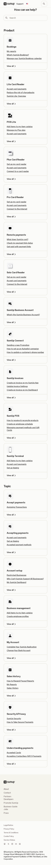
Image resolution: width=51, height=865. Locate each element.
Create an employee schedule (20, 424)
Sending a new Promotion (18, 345)
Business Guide (10, 806)
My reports (11, 51)
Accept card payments (16, 89)
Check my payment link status (20, 243)
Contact (7, 793)
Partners (7, 796)
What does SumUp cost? (17, 239)
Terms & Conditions (11, 833)
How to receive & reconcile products (22, 420)
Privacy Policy (9, 829)
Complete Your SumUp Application (22, 647)
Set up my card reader (16, 164)
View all (10, 66)
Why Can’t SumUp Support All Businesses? (25, 579)
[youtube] (16, 844)
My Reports (12, 684)
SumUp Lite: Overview (16, 96)
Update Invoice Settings (17, 386)
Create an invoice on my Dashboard (22, 390)
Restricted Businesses (16, 575)
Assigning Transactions (17, 507)
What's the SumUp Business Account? (23, 314)
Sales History (12, 688)
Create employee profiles (18, 616)
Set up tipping (13, 468)
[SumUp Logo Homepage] (10, 4)
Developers (8, 799)
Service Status (9, 840)
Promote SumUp (11, 803)
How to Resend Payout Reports (20, 681)
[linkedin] (20, 844)
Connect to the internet (17, 209)
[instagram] (12, 844)
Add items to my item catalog (19, 126)
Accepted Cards (14, 752)
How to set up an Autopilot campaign (23, 349)
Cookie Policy (9, 836)
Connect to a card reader (18, 171)
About (6, 789)
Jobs (6, 809)
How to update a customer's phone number (25, 352)
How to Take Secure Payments (20, 722)
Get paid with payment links (19, 246)
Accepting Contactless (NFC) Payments (24, 756)
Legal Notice (8, 825)
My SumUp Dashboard (16, 582)
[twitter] (8, 844)
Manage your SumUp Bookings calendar (24, 58)
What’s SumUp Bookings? (18, 55)
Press (6, 813)
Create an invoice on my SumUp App (22, 383)
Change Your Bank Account (18, 650)
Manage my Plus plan (16, 130)
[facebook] (5, 844)
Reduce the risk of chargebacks (20, 92)
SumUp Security (14, 718)
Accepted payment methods (19, 545)
